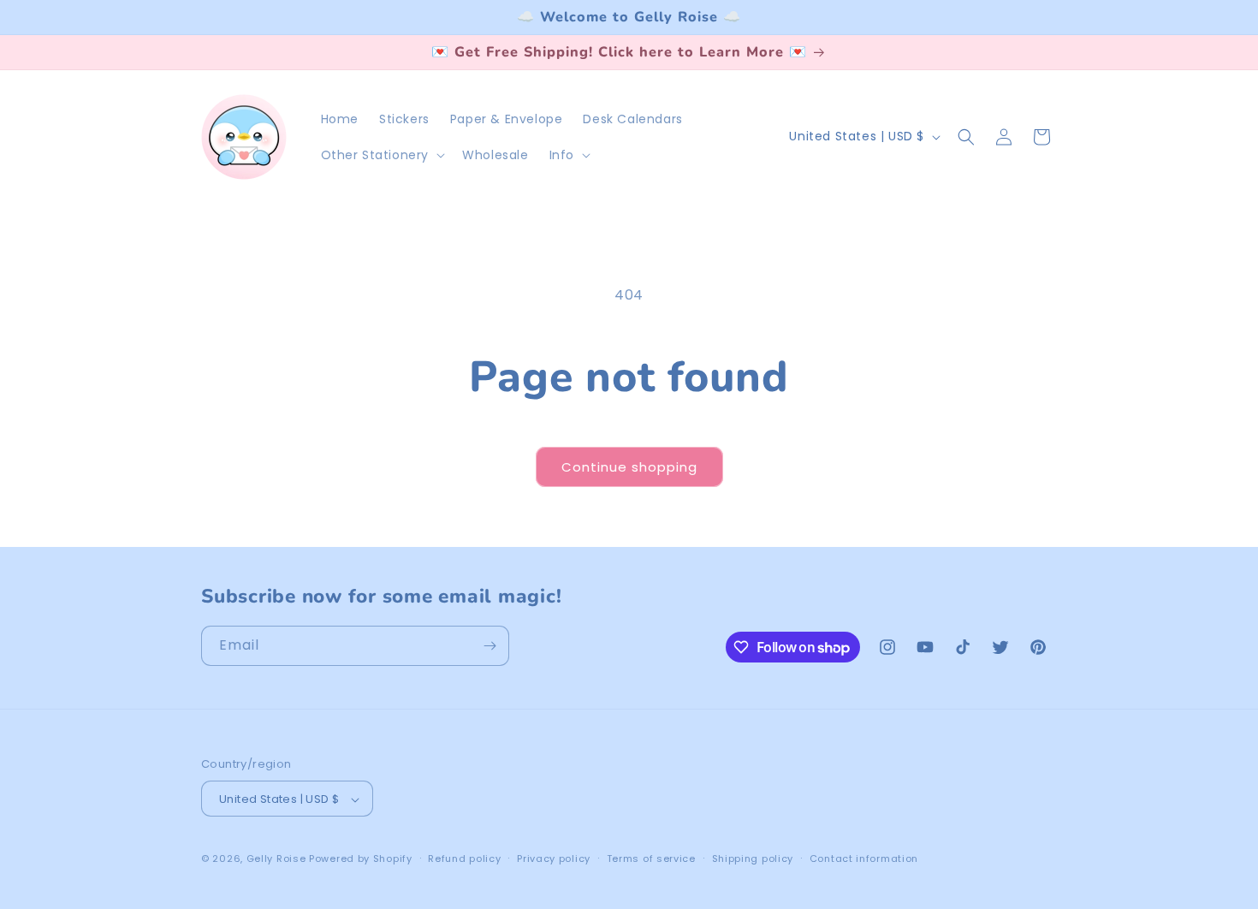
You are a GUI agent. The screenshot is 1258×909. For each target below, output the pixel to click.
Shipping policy (753, 858)
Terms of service (651, 858)
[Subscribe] (489, 646)
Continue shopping (629, 467)
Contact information (864, 858)
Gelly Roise (276, 859)
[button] (382, 155)
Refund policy (464, 858)
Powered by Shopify (360, 859)
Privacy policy (553, 858)
